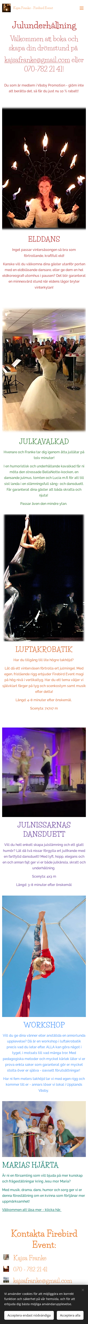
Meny (81, 8)
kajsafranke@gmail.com (37, 59)
